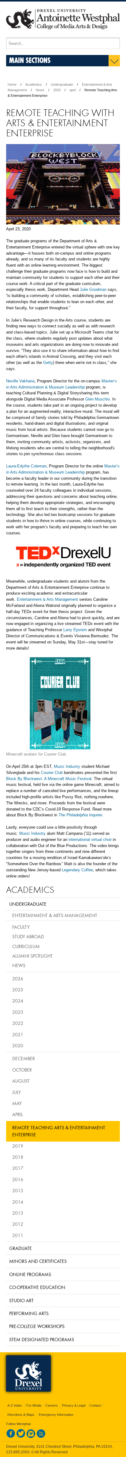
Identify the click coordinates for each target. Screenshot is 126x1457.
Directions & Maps (21, 1414)
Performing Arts (29, 1313)
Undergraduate (62, 84)
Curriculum (26, 946)
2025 (17, 989)
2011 (17, 1235)
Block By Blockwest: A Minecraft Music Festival (48, 778)
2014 (17, 1202)
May (17, 1103)
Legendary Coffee (77, 870)
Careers (52, 1405)
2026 (17, 978)
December (23, 1058)
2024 (17, 1001)
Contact (95, 1405)
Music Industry (67, 766)
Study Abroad (28, 936)
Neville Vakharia (20, 381)
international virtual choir (90, 839)
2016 (17, 1179)
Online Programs (30, 1274)
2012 (17, 1224)
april (72, 90)
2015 (17, 1190)
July (16, 1092)
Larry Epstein (75, 629)
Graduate (20, 1248)
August (21, 1081)
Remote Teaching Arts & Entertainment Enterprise (58, 1131)
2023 (17, 1012)
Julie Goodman (93, 289)
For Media (33, 1405)
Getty (48, 362)
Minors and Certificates (38, 1261)
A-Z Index (14, 1405)
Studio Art (21, 1300)
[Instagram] (30, 1437)
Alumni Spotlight (32, 956)
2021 (17, 1034)
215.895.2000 (17, 1452)
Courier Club (52, 772)
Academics (33, 84)
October (22, 1070)
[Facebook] (10, 1437)
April (17, 1114)
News (40, 90)
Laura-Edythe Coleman (26, 466)
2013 (17, 1213)
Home (12, 84)
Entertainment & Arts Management (47, 599)
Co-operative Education (37, 1287)
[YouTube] (41, 1437)
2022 (17, 1023)
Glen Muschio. (98, 399)
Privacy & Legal (73, 1405)
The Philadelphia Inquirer (80, 815)
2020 (57, 90)
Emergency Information (56, 1414)
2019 (17, 1146)
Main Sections (29, 60)
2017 (17, 1168)
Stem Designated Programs (41, 1339)
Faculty (21, 927)
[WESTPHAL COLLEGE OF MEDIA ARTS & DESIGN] (63, 35)
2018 (17, 1157)
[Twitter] (20, 1437)
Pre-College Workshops (37, 1326)
